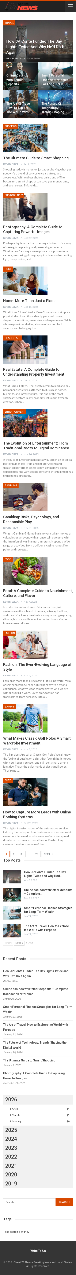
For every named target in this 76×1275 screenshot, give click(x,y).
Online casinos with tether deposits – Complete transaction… (17, 84)
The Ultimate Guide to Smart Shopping (36, 158)
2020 (11, 1175)
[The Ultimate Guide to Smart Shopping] (25, 138)
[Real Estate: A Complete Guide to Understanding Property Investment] (25, 349)
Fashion (10, 633)
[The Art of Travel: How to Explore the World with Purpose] (12, 931)
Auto (8, 780)
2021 (11, 1166)
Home (8, 269)
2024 (11, 1139)
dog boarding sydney (17, 1231)
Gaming (9, 706)
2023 (11, 1148)
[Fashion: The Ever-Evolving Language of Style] (25, 645)
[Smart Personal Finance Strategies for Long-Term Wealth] (12, 913)
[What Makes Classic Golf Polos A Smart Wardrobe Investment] (25, 718)
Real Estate (12, 338)
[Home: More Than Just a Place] (25, 281)
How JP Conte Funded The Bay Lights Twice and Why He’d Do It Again (35, 47)
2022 (11, 1157)
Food (8, 559)
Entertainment (15, 411)
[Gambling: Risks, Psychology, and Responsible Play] (25, 497)
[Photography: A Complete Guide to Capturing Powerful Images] (25, 207)
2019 (11, 1184)
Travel (9, 22)
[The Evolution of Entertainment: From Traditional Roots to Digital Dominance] (25, 423)
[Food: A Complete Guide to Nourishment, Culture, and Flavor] (25, 571)
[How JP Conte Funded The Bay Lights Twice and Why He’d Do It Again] (12, 877)
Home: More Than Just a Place (29, 300)
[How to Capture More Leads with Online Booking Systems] (25, 792)
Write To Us (38, 1251)
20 (36, 854)
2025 (11, 1130)
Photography (14, 195)
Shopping (11, 126)
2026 (11, 1100)
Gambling (11, 485)
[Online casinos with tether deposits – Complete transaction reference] (12, 894)
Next (47, 854)
